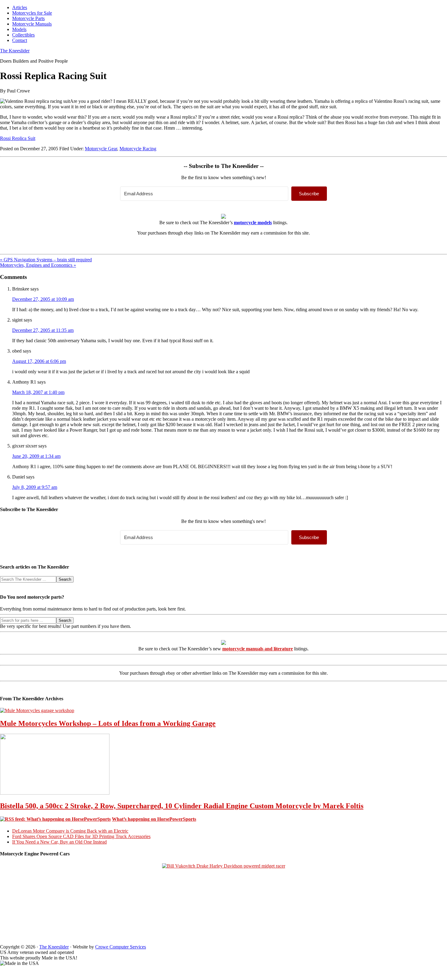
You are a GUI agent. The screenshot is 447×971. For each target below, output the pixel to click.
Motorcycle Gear (101, 148)
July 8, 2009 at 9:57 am (34, 487)
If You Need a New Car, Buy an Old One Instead (59, 841)
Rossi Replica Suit (17, 138)
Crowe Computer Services (120, 946)
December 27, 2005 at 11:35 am (43, 330)
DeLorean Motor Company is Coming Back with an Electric (70, 831)
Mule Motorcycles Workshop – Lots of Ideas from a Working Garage (108, 723)
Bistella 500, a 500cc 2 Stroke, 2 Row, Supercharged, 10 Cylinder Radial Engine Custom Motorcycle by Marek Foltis (181, 806)
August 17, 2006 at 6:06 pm (39, 361)
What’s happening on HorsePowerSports (154, 819)
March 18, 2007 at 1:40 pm (38, 392)
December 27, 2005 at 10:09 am (43, 299)
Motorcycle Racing (138, 148)
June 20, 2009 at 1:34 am (36, 456)
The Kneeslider (14, 50)
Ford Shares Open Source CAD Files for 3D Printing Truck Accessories (81, 836)
